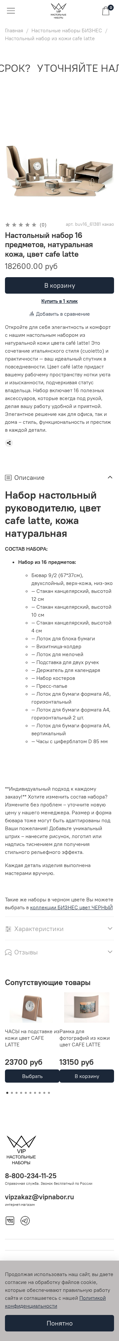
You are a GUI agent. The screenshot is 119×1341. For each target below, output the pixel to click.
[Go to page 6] (30, 1093)
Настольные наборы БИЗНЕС (66, 30)
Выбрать (32, 1076)
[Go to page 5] (26, 1093)
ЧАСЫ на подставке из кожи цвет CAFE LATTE (32, 1038)
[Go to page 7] (35, 1093)
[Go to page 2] (12, 1093)
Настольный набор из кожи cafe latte (50, 38)
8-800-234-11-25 (31, 1175)
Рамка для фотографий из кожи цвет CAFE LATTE (85, 1038)
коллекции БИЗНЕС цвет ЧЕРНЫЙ (71, 907)
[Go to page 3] (17, 1093)
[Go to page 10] (49, 1093)
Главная (14, 30)
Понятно (60, 1323)
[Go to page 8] (40, 1093)
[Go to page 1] (7, 1093)
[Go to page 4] (21, 1093)
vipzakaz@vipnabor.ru (39, 1196)
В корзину (87, 1076)
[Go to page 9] (44, 1093)
